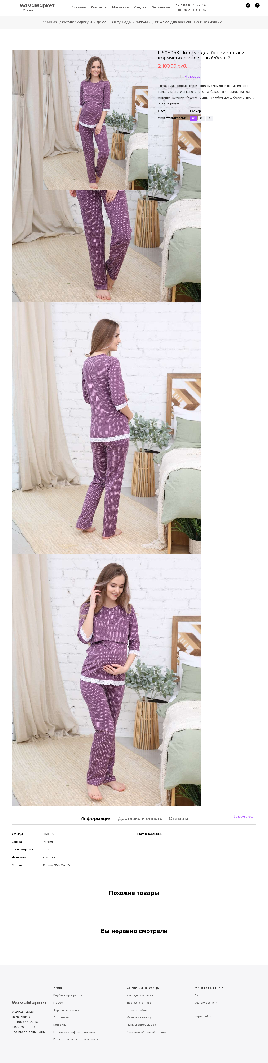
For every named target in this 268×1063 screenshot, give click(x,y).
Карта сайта (203, 1016)
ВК (196, 995)
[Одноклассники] (166, 146)
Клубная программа (67, 995)
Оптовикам (161, 7)
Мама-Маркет (22, 1017)
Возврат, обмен (138, 1010)
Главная (79, 7)
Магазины (120, 7)
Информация (96, 819)
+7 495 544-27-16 (190, 5)
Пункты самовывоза (141, 1024)
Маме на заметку (139, 1017)
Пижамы (142, 22)
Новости (59, 1002)
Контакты (99, 7)
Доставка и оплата (140, 819)
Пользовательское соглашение (76, 1039)
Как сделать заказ (140, 995)
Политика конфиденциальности (76, 1032)
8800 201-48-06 (192, 10)
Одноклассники (206, 1002)
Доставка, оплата (139, 1002)
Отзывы (178, 819)
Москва (28, 10)
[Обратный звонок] (225, 7)
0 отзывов (192, 76)
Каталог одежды (77, 22)
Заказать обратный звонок (146, 1032)
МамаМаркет (37, 5)
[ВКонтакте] (160, 146)
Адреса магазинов (67, 1010)
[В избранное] (159, 133)
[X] (172, 146)
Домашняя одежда (114, 22)
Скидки (140, 7)
